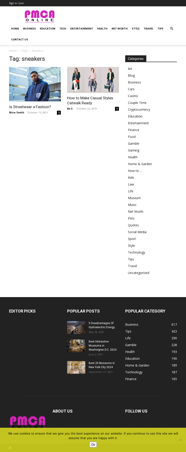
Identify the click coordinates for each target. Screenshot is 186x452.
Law (131, 184)
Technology (136, 252)
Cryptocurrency (139, 109)
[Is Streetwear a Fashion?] (35, 84)
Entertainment (81, 28)
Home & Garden (140, 164)
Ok (93, 444)
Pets (131, 218)
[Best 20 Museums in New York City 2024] (76, 367)
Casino (133, 96)
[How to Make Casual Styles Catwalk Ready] (93, 80)
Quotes (133, 225)
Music (132, 205)
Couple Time (137, 102)
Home (15, 28)
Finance (133, 130)
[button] (171, 29)
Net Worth (120, 28)
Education (47, 28)
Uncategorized (138, 273)
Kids (131, 177)
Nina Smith (16, 112)
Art (130, 68)
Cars (131, 89)
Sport (132, 239)
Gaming (133, 150)
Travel (148, 28)
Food (132, 136)
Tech (62, 28)
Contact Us (19, 39)
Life (130, 191)
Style (136, 28)
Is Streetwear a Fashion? (30, 107)
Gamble (133, 143)
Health (102, 28)
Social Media (137, 232)
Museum (134, 198)
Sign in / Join (16, 3)
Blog (131, 75)
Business (29, 28)
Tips (160, 28)
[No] (180, 440)
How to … (135, 171)
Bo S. (70, 108)
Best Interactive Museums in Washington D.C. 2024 (102, 345)
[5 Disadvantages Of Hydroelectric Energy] (76, 327)
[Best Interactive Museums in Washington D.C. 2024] (76, 346)
